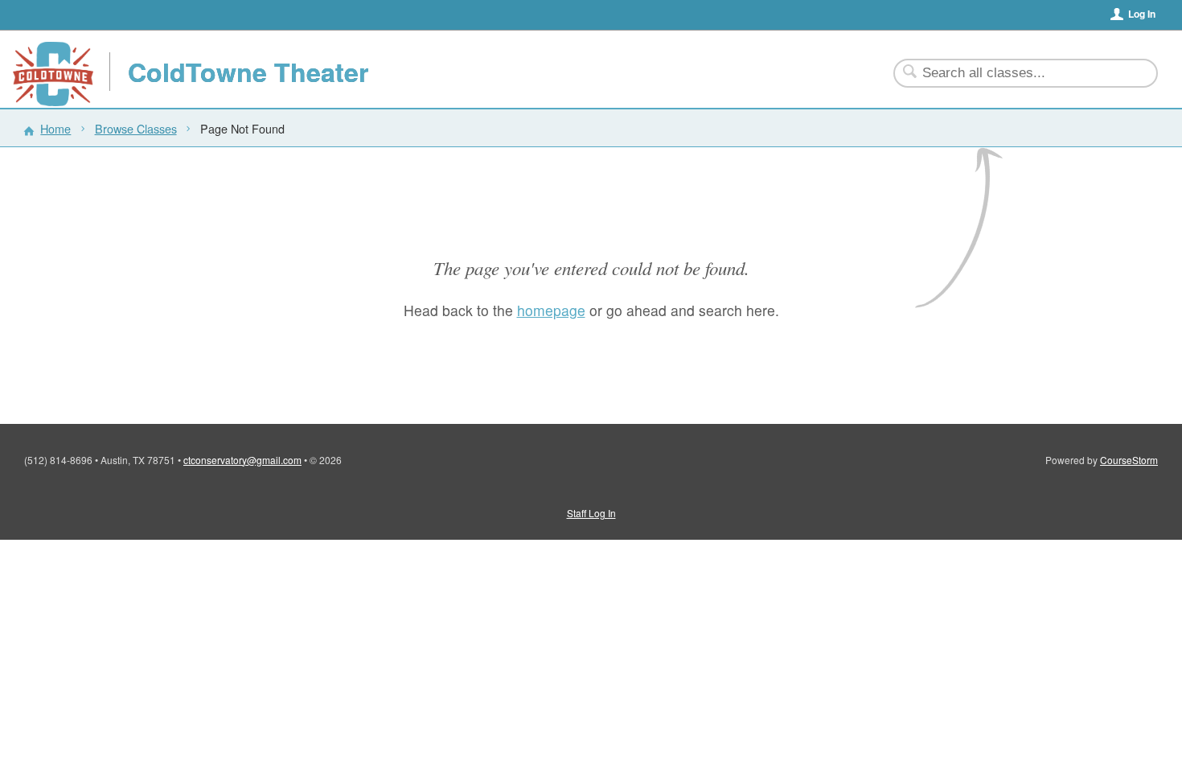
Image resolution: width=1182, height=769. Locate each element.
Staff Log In (591, 513)
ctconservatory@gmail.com (242, 460)
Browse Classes (136, 128)
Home (55, 128)
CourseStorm (1129, 460)
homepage (551, 310)
